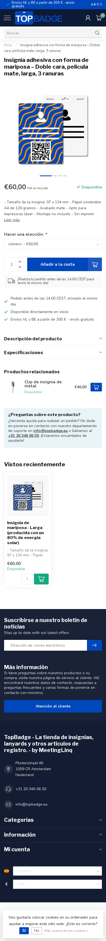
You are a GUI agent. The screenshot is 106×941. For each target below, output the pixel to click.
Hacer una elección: (25, 234)
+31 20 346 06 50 (23, 435)
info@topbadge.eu (50, 430)
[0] (99, 17)
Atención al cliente (53, 706)
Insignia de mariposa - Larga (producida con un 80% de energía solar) (25, 532)
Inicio (8, 45)
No (36, 930)
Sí (24, 930)
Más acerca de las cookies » (66, 930)
